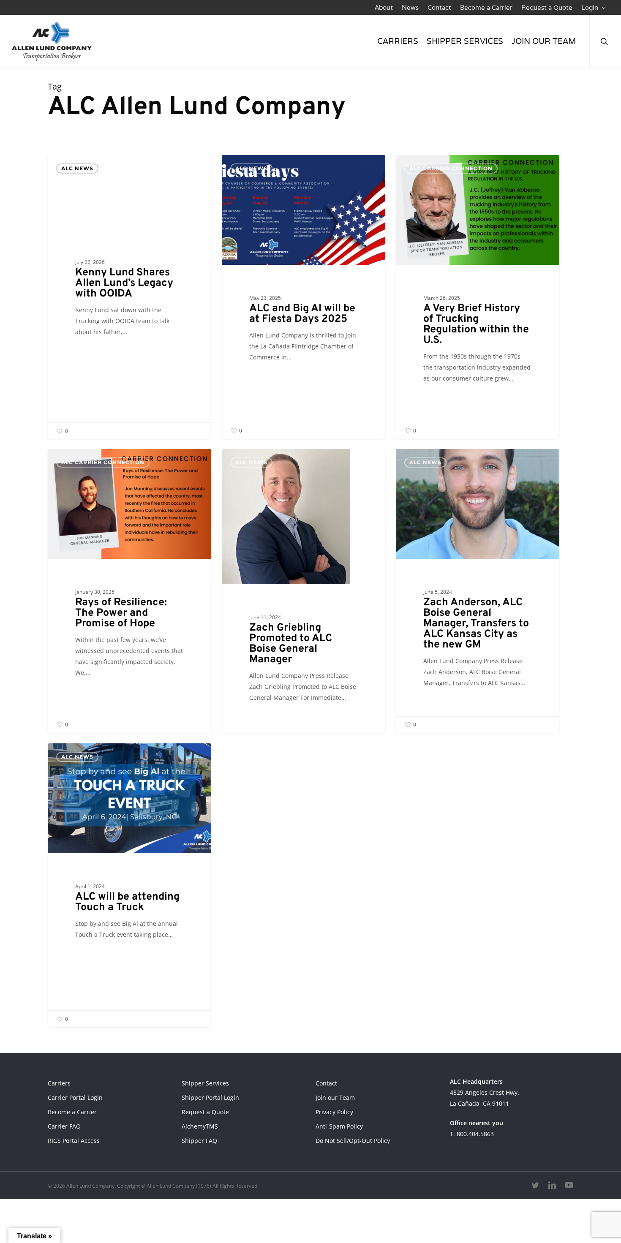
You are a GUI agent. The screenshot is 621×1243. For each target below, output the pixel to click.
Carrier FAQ (64, 1126)
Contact (326, 1083)
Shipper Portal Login (210, 1097)
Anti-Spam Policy (339, 1126)
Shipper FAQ (199, 1141)
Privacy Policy (334, 1112)
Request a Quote (205, 1112)
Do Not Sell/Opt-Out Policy (353, 1141)
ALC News (77, 168)
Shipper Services (205, 1083)
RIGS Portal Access (74, 1141)
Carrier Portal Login (75, 1097)
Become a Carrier (72, 1112)
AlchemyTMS (200, 1126)
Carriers (59, 1083)
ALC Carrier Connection (451, 168)
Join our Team (335, 1097)
